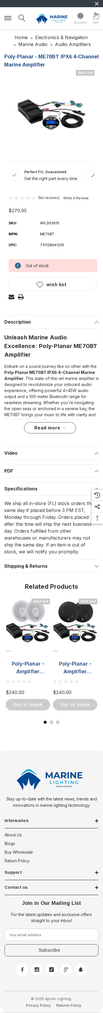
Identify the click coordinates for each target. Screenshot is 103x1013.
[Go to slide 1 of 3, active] (45, 722)
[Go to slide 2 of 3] (51, 722)
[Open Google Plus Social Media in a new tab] (66, 970)
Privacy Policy (38, 1005)
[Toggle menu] (8, 17)
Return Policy (17, 860)
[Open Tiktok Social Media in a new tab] (51, 970)
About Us (13, 834)
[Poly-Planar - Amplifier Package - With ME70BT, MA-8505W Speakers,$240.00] (28, 621)
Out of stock (27, 704)
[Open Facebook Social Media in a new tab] (22, 970)
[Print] (21, 296)
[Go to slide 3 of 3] (57, 722)
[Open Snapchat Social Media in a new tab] (81, 970)
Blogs (10, 843)
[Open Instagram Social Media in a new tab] (37, 970)
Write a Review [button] (76, 198)
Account (80, 22)
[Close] (97, 3)
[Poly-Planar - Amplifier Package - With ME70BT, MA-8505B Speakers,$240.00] (75, 621)
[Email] (11, 296)
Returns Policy (69, 1005)
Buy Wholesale (19, 852)
